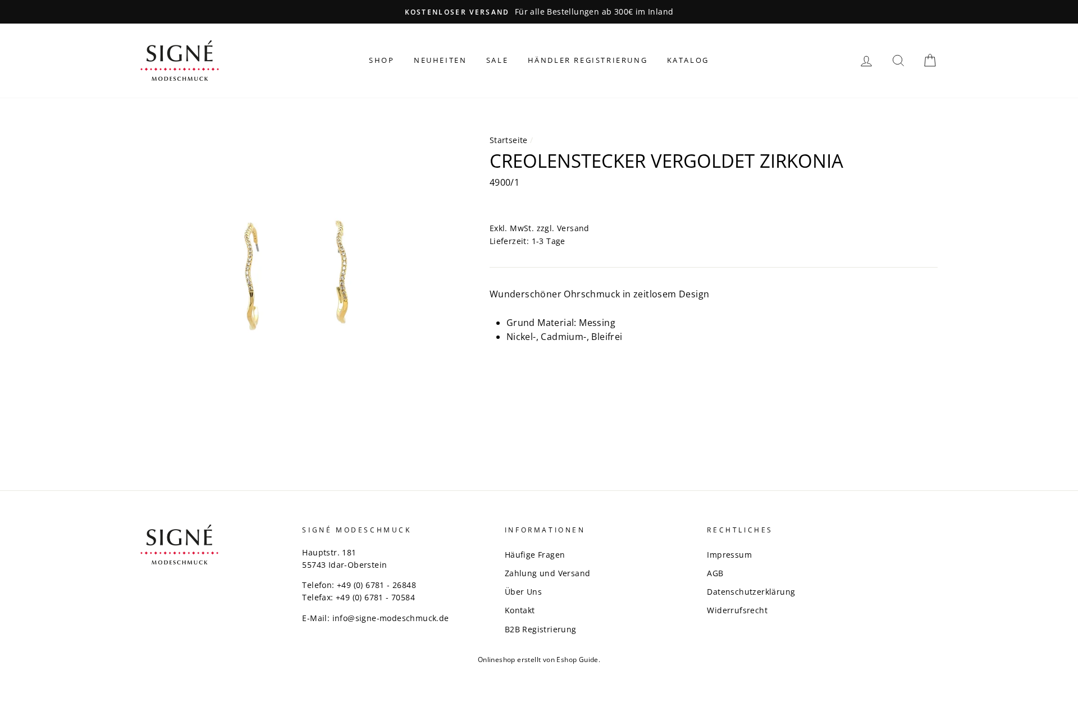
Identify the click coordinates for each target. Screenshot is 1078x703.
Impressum (729, 554)
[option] (539, 12)
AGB (715, 573)
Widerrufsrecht (737, 610)
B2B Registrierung (541, 629)
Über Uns (523, 591)
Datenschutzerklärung (751, 591)
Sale (497, 60)
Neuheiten (440, 60)
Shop (381, 60)
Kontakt (520, 610)
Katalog (688, 60)
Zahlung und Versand (548, 573)
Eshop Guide (577, 659)
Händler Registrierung (588, 60)
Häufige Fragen (535, 554)
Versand (573, 228)
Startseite (509, 140)
